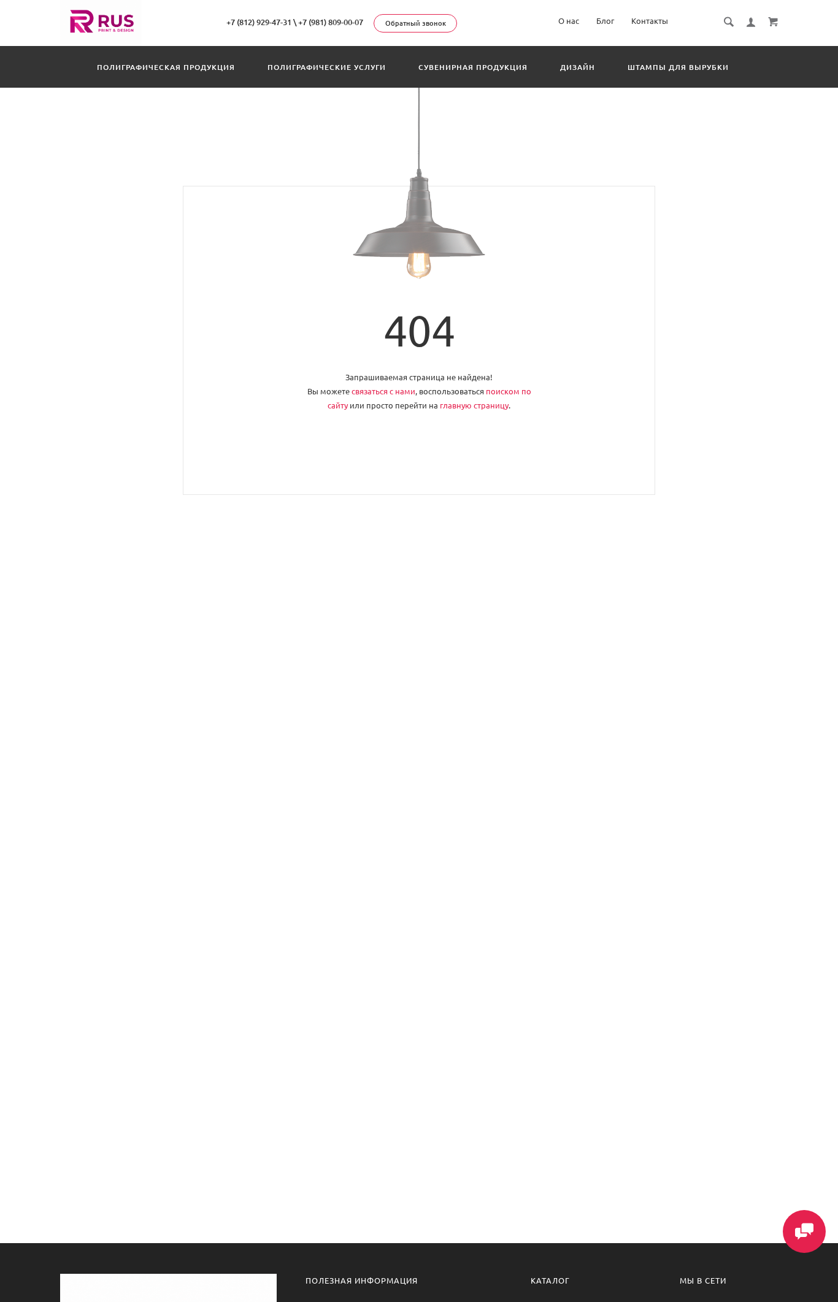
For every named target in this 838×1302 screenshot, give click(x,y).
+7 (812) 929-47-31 (258, 22)
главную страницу (474, 405)
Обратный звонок (415, 23)
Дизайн (577, 67)
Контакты (649, 21)
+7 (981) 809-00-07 (330, 22)
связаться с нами (383, 391)
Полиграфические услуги (326, 67)
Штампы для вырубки (678, 67)
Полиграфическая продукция (166, 67)
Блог (605, 21)
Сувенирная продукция (473, 67)
